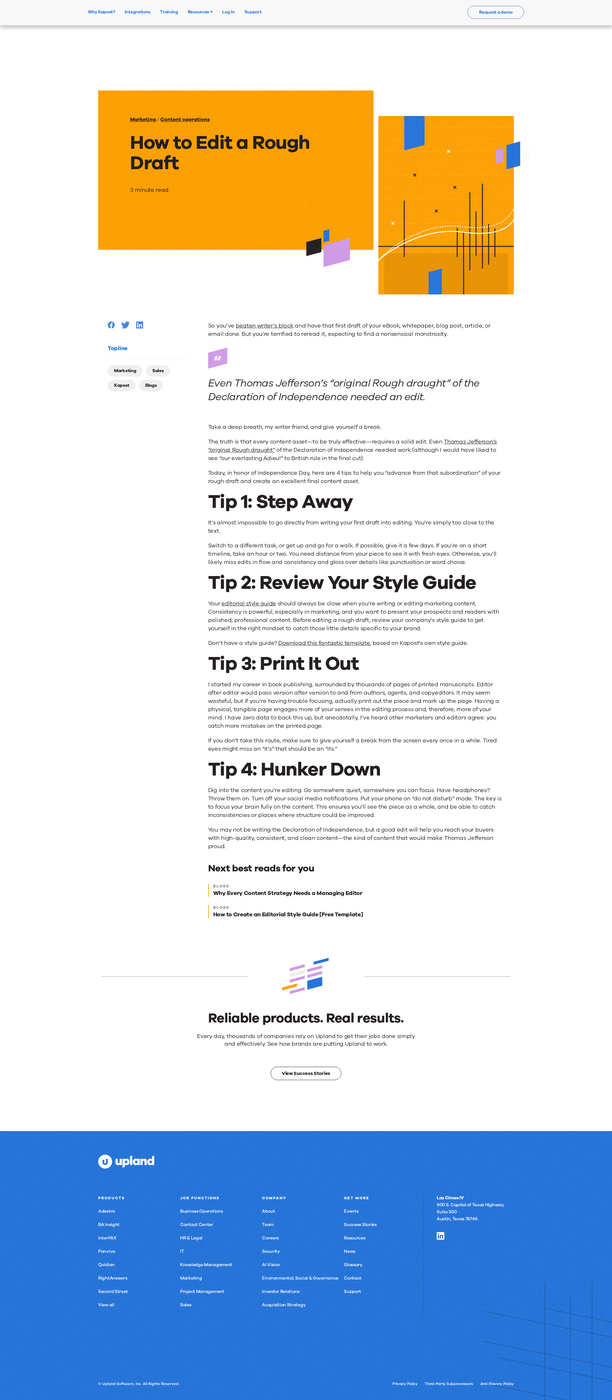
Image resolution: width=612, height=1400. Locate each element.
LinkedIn (440, 1236)
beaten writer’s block (265, 325)
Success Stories (360, 1225)
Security (271, 1251)
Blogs (151, 385)
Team (268, 1225)
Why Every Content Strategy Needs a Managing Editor (287, 893)
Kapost (121, 385)
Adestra (106, 1211)
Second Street (113, 1291)
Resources (199, 12)
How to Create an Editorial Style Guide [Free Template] (288, 914)
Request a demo (496, 12)
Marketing (143, 119)
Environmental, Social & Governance (300, 1278)
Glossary (353, 1265)
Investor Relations (281, 1291)
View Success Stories (306, 1073)
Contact (352, 1278)
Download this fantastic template (324, 643)
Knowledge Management (206, 1265)
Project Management (202, 1291)
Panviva (106, 1251)
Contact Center (196, 1225)
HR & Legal (191, 1238)
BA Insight (109, 1225)
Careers (270, 1238)
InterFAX (107, 1238)
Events (351, 1211)
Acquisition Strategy (283, 1305)
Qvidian (106, 1265)
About (268, 1211)
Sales (158, 371)
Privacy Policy (405, 1383)
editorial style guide (249, 603)
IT (182, 1251)
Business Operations (201, 1211)
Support (352, 1291)
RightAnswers (112, 1278)
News (349, 1251)
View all (106, 1305)
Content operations (185, 119)
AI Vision (271, 1265)
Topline (117, 348)
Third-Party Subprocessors (449, 1383)
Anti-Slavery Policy (497, 1383)
